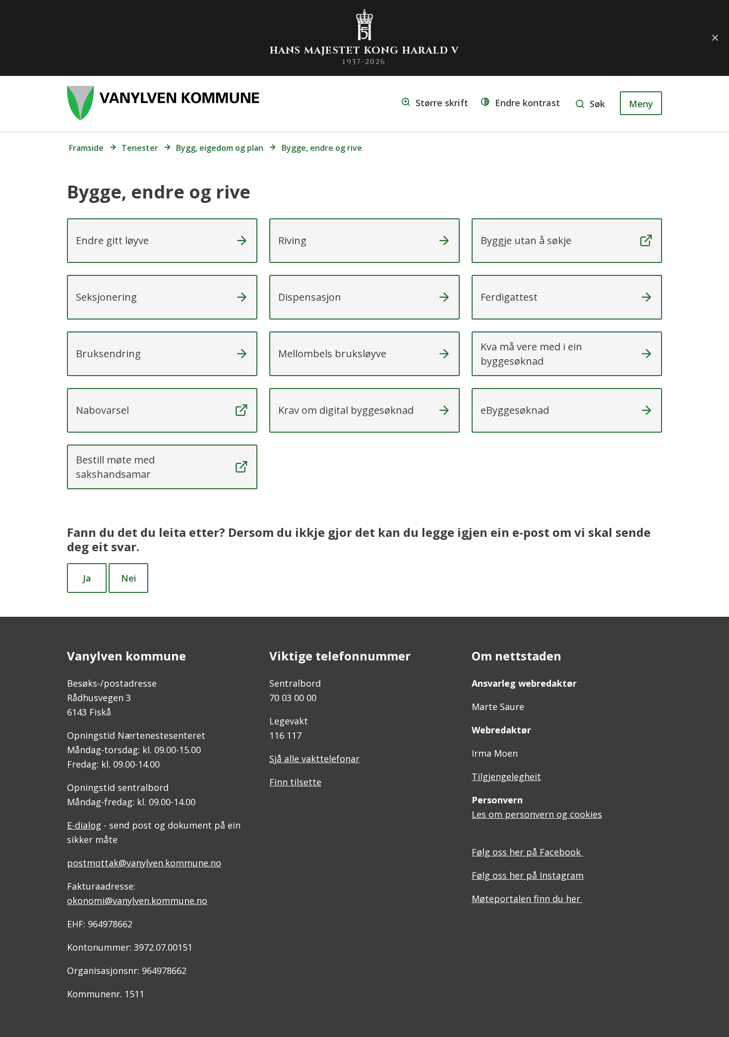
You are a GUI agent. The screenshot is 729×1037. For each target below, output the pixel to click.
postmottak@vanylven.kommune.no (144, 863)
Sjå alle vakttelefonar (314, 759)
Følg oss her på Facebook (527, 852)
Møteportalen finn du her (527, 899)
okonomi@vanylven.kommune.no (137, 901)
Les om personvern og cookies (537, 814)
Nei (128, 578)
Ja (87, 578)
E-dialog (84, 825)
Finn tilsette (295, 782)
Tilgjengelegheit (506, 776)
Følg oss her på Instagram (528, 875)
